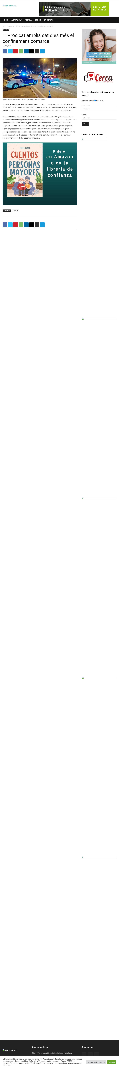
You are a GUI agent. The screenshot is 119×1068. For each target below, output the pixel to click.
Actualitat (16, 20)
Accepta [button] (112, 1062)
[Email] (31, 51)
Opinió (38, 20)
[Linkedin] (26, 51)
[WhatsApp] (21, 51)
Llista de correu (88, 101)
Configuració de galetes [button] (96, 1062)
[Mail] (90, 1054)
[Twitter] (10, 51)
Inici (6, 20)
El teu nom (86, 105)
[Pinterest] (15, 51)
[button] (113, 20)
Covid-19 (15, 210)
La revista (48, 20)
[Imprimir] (37, 51)
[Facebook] (5, 51)
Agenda (28, 20)
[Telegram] (42, 51)
